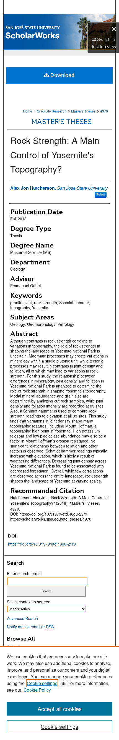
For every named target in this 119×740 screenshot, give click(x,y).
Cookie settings (42, 683)
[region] (59, 693)
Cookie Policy (37, 690)
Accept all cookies (60, 709)
